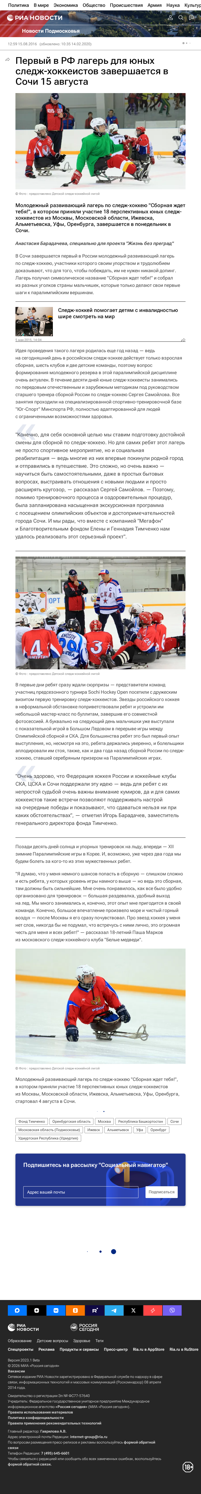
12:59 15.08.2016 (22, 44)
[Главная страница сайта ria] (34, 17)
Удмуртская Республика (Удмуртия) (48, 1138)
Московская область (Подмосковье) (49, 1130)
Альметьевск (118, 1130)
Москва (104, 1121)
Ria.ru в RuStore (184, 1349)
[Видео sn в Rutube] (94, 1310)
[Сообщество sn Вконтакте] (56, 1310)
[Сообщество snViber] (172, 1310)
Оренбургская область (71, 1121)
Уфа (139, 1130)
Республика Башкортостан (140, 1121)
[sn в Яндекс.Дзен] (36, 1310)
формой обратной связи (29, 1464)
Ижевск (93, 1130)
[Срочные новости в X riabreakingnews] (152, 1310)
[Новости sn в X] (133, 1310)
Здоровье (81, 1340)
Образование (20, 1340)
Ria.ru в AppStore (148, 1349)
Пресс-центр (116, 1349)
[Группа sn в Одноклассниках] (75, 1310)
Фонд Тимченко (31, 1121)
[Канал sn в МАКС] (17, 1310)
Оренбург (158, 1130)
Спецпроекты (20, 1349)
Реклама (46, 1349)
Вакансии (16, 1371)
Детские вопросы (52, 1340)
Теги (99, 1340)
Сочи (174, 1121)
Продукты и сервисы (79, 1349)
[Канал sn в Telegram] (114, 1310)
